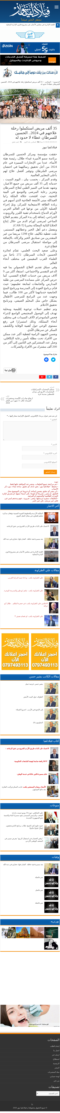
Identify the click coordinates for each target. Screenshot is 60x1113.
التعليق (53, 419)
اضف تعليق (15, 142)
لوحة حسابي (54, 1076)
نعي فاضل (39, 890)
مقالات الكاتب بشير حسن (44, 676)
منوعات (54, 805)
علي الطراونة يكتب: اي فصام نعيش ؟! (28, 616)
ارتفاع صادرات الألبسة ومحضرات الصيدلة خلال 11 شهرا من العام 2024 (19, 399)
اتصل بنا (56, 1050)
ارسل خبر (55, 1055)
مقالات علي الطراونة (47, 570)
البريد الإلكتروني (50, 453)
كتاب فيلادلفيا (51, 740)
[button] (30, 106)
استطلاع (56, 1059)
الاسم (54, 444)
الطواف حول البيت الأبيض (33, 697)
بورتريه (55, 921)
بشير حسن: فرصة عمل (34, 684)
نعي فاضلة (39, 877)
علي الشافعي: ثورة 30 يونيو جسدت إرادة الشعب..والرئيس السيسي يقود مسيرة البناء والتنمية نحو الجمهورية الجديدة (23, 815)
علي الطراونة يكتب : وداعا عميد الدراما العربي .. (25, 578)
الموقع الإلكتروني (50, 462)
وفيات (55, 856)
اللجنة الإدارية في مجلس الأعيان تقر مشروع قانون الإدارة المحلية (30, 25)
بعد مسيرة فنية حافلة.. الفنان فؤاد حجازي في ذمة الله (23, 539)
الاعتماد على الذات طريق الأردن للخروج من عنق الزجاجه (27, 526)
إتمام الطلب (54, 1046)
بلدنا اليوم (27, 142)
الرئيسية (56, 82)
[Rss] (32, 1104)
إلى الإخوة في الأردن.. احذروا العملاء (29, 710)
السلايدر (48, 82)
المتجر (57, 1068)
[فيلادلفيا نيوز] (30, 11)
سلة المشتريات (53, 1072)
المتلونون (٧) (38, 722)
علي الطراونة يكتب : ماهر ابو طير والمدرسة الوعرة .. (23, 591)
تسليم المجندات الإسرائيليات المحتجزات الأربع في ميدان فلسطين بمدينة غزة (42, 390)
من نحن (56, 1081)
